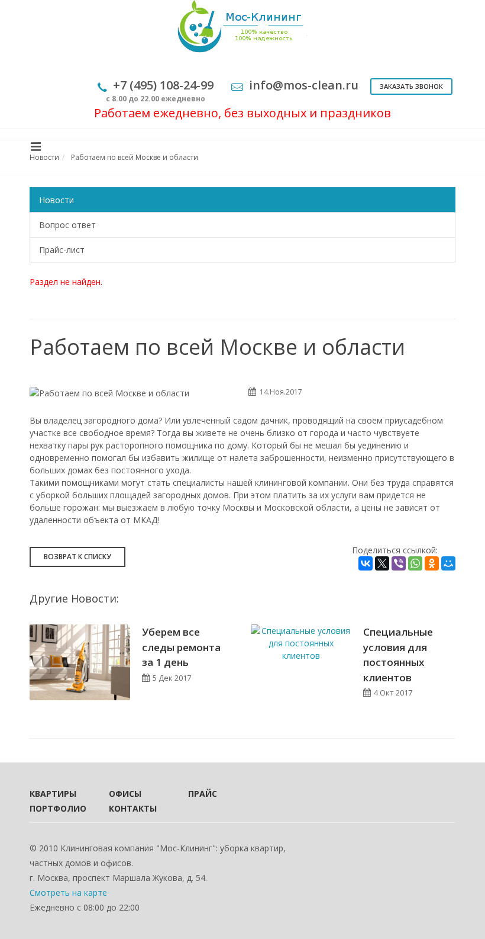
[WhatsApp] (415, 563)
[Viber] (399, 563)
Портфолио (53, 808)
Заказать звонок (411, 86)
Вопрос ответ (67, 224)
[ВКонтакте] (365, 563)
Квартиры (53, 793)
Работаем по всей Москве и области (134, 157)
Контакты (132, 808)
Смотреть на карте (68, 892)
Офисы (125, 793)
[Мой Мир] (448, 563)
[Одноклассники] (432, 563)
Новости (56, 200)
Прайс (202, 793)
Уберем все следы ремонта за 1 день (181, 647)
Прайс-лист (62, 249)
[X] (382, 563)
